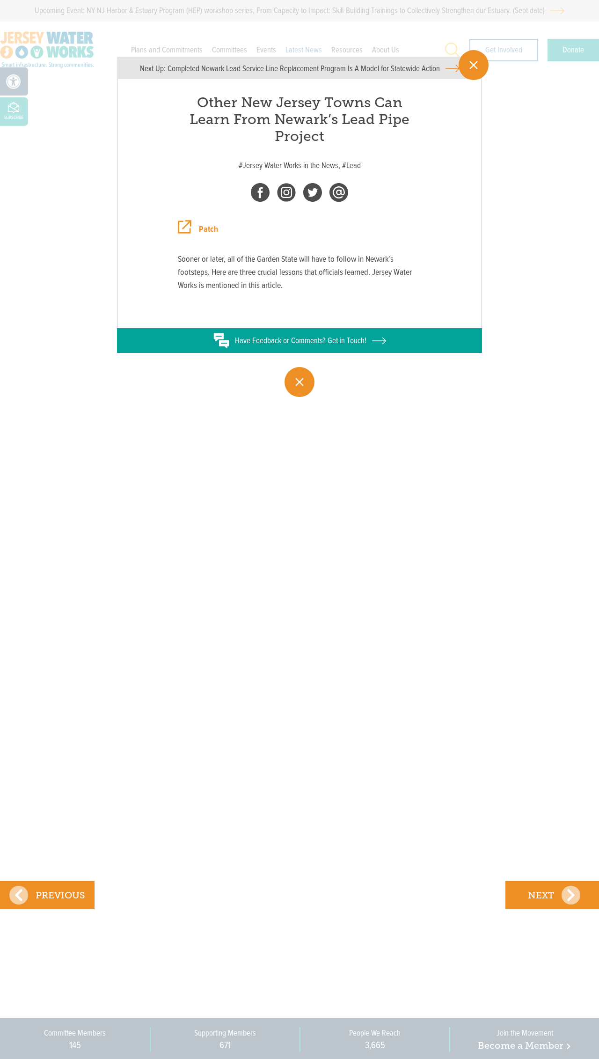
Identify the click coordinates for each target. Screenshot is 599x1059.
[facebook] (260, 194)
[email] (338, 194)
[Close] (474, 65)
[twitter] (312, 194)
